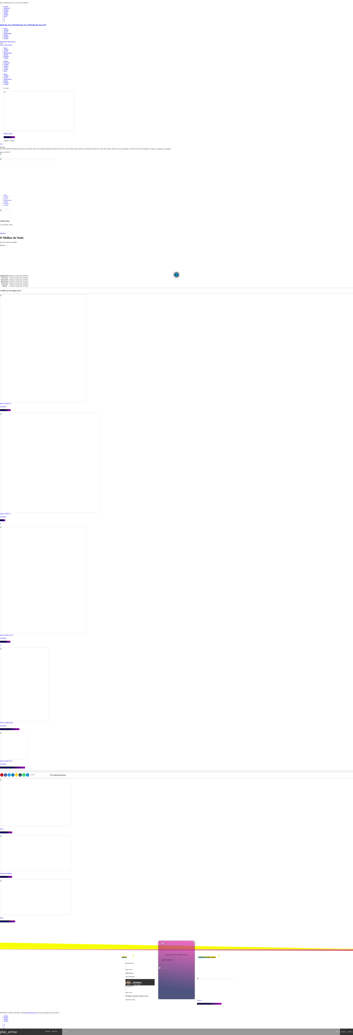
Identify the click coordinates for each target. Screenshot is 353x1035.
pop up (9, 41)
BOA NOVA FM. (31, 1013)
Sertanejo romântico (6, 873)
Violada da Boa (9, 137)
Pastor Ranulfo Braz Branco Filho (12, 767)
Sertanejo (3, 233)
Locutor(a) (3, 406)
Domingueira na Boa (7, 921)
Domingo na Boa (6, 832)
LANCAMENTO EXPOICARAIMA (209, 1004)
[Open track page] (60, 1032)
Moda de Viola (8, 133)
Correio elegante (6, 877)
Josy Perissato (5, 642)
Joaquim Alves (5, 410)
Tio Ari (2, 520)
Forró (1, 829)
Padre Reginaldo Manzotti (9, 729)
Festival (199, 1000)
